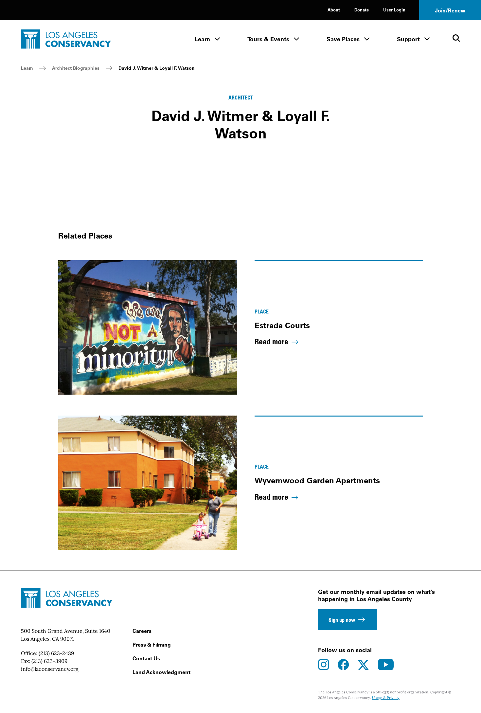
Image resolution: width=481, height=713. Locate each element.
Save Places (343, 39)
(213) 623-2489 (56, 653)
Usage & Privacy (386, 697)
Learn (202, 39)
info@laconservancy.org (50, 669)
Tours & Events (268, 39)
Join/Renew (450, 10)
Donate (361, 9)
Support (408, 39)
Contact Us (146, 658)
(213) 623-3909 (49, 661)
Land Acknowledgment (161, 672)
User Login (394, 9)
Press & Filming (152, 644)
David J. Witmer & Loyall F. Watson (156, 68)
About (334, 9)
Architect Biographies (75, 68)
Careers (142, 631)
